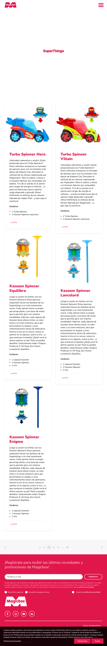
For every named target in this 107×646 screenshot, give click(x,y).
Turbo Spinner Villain (74, 156)
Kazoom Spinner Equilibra (24, 288)
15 (67, 547)
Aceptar (97, 641)
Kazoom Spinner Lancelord (75, 293)
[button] (28, 124)
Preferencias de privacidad (12, 641)
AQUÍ (95, 637)
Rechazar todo (82, 641)
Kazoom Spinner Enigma (24, 439)
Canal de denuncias (91, 626)
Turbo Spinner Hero (27, 154)
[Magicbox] (10, 5)
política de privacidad (86, 587)
